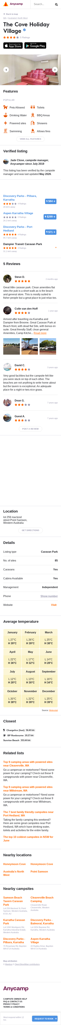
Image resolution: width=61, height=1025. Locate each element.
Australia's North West (17, 18)
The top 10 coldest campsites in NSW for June (28, 839)
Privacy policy (11, 1004)
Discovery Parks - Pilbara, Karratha (14, 941)
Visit (53, 605)
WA (4, 18)
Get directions (30, 530)
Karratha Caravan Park (14, 922)
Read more (40, 333)
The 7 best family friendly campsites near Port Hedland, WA (28, 814)
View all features (30, 139)
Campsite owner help (15, 999)
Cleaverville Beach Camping (42, 899)
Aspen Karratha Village (40, 941)
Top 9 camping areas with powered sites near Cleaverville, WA (28, 764)
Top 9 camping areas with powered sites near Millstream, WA (28, 789)
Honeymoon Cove (14, 864)
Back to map (12, 14)
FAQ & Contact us (12, 1001)
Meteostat (53, 710)
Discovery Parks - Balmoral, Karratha (42, 922)
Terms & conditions (14, 1007)
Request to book (44, 1019)
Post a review (30, 429)
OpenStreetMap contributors (27, 964)
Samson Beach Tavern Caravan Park (13, 901)
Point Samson (39, 871)
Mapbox (8, 964)
